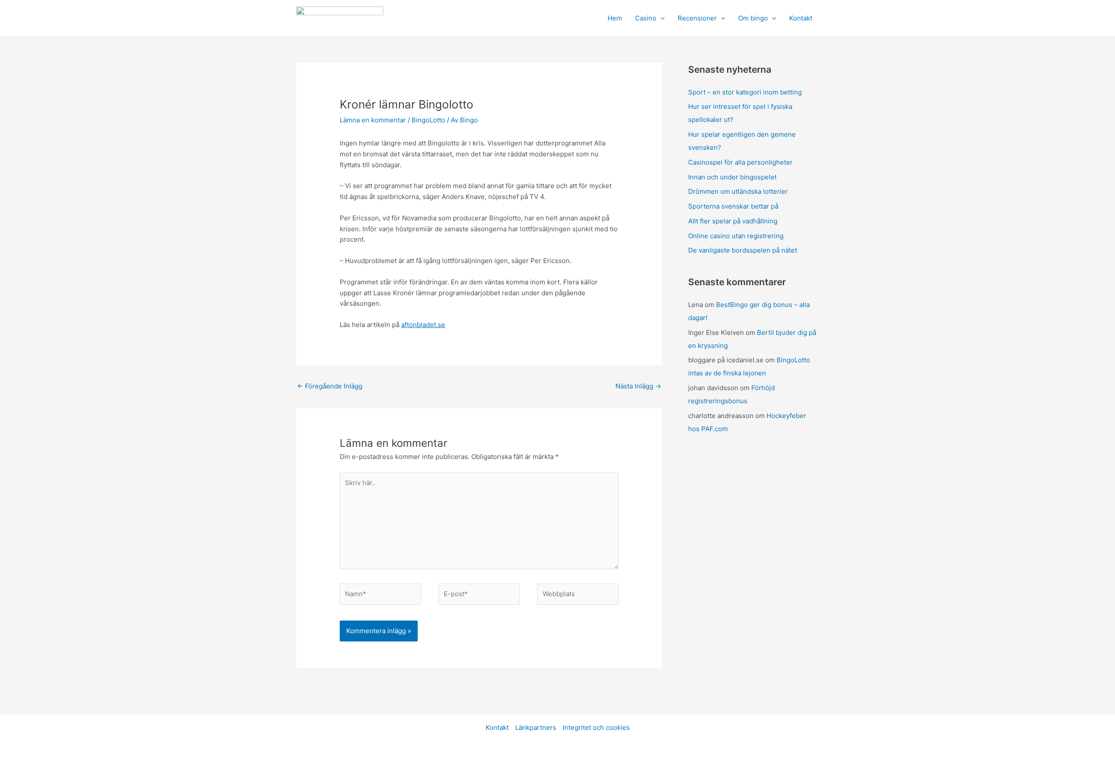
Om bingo (753, 18)
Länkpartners (535, 727)
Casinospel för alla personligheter (740, 162)
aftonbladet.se (423, 325)
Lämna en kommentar (373, 120)
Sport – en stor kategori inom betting (745, 92)
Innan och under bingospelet (732, 177)
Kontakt (800, 18)
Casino (645, 18)
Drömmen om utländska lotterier (738, 191)
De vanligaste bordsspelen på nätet (742, 250)
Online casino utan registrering (736, 236)
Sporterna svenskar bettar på (733, 206)
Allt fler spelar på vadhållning (732, 221)
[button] (660, 18)
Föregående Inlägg (329, 386)
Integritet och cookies (596, 727)
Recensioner (697, 18)
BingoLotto (428, 120)
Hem (615, 18)
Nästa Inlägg (638, 386)
